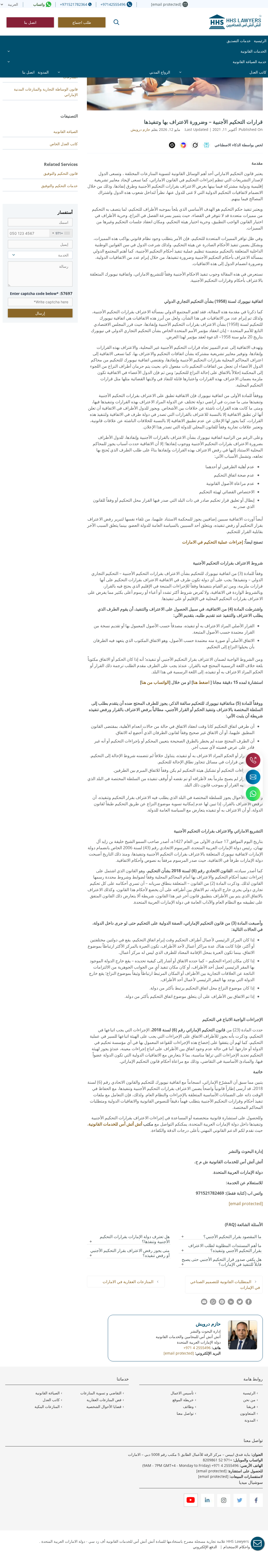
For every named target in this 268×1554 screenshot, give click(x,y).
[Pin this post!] (222, 1303)
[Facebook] (256, 1505)
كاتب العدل (257, 72)
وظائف (188, 1406)
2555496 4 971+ (225, 1465)
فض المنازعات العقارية (104, 1399)
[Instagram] (223, 1505)
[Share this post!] (248, 1303)
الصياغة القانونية (65, 131)
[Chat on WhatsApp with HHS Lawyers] (253, 793)
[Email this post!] (204, 1303)
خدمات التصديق (239, 40)
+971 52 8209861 (217, 1459)
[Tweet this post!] (240, 1303)
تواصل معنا (185, 1413)
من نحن (249, 1399)
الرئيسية (260, 40)
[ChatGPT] (172, 145)
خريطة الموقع (183, 1399)
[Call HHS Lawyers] (253, 760)
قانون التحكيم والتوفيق (60, 173)
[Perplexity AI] (206, 145)
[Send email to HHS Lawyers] (253, 777)
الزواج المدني (159, 72)
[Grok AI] (195, 145)
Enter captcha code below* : (41, 293)
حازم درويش (208, 1324)
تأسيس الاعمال (182, 1392)
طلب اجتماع (81, 22)
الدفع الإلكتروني (205, 1546)
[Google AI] (183, 145)
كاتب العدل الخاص (64, 143)
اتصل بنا (30, 22)
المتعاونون (247, 1413)
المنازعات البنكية (47, 1406)
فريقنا (251, 1406)
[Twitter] (239, 1505)
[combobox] (60, 233)
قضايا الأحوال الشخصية (103, 1406)
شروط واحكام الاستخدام (242, 1546)
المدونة (43, 72)
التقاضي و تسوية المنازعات (100, 1392)
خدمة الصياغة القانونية (249, 61)
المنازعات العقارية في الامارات (128, 1281)
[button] (116, 22)
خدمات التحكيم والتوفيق (59, 185)
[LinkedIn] (207, 1505)
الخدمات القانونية (253, 51)
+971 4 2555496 (197, 1347)
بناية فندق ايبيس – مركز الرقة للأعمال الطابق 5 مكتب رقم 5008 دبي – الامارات (189, 1454)
